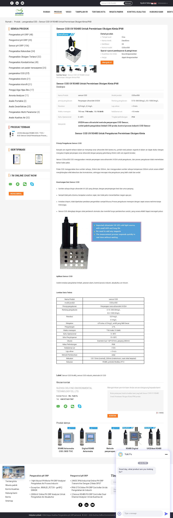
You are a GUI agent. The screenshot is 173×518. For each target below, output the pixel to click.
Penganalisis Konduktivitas (21, 62)
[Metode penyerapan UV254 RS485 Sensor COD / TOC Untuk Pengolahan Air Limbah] (109, 436)
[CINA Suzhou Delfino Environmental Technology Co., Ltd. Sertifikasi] (16, 159)
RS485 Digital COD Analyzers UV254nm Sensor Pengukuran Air (132, 450)
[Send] (166, 514)
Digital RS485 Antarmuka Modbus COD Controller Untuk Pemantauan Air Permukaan (88, 450)
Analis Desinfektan (17, 106)
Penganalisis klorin (17, 79)
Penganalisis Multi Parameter (23, 112)
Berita (8, 497)
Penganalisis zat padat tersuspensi (25, 68)
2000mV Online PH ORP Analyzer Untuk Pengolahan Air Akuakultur (48, 495)
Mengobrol (107, 62)
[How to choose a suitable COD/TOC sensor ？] (71, 48)
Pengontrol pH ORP (18, 40)
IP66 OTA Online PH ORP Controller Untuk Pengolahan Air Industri (89, 488)
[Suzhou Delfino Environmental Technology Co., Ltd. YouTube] (22, 3)
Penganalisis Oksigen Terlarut (23, 56)
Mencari (128, 3)
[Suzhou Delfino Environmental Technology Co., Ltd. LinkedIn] (17, 3)
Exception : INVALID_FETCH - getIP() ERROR (46, 488)
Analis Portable (16, 101)
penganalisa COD (29, 22)
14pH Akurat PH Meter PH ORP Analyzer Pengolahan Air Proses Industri (48, 482)
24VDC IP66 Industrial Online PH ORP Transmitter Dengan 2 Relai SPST (88, 482)
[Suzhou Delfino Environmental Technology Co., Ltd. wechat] (26, 184)
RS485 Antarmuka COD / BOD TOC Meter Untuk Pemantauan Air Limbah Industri (66, 450)
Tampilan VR (81, 12)
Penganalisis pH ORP (19, 34)
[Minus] (166, 454)
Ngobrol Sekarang (146, 3)
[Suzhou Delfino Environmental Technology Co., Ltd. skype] (33, 184)
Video (68, 12)
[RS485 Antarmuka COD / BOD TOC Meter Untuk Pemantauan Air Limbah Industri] (65, 436)
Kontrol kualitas (136, 12)
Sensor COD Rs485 (69, 375)
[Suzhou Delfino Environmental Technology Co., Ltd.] (20, 12)
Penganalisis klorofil (18, 84)
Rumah (46, 12)
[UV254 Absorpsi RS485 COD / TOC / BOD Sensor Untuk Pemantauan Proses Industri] (11, 134)
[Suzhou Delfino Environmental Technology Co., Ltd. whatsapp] (19, 184)
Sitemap (9, 501)
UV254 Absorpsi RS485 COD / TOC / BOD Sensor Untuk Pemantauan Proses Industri (31, 135)
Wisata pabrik (116, 12)
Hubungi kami (156, 12)
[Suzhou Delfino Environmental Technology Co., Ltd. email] (12, 184)
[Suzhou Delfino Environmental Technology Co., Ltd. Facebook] (11, 3)
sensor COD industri (84, 375)
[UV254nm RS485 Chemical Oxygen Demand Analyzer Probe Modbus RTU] (154, 436)
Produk (58, 12)
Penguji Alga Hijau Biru (19, 90)
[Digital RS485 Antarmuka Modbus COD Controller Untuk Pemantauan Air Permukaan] (87, 436)
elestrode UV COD (99, 375)
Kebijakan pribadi (35, 515)
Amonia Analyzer (16, 95)
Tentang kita (98, 12)
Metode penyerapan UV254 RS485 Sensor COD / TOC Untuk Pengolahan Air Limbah (110, 450)
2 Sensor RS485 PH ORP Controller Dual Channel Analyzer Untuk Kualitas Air (89, 495)
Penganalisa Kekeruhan (20, 51)
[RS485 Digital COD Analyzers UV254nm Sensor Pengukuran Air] (132, 436)
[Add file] (119, 514)
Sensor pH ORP (16, 45)
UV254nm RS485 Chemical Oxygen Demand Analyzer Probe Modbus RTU (154, 450)
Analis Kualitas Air (17, 117)
